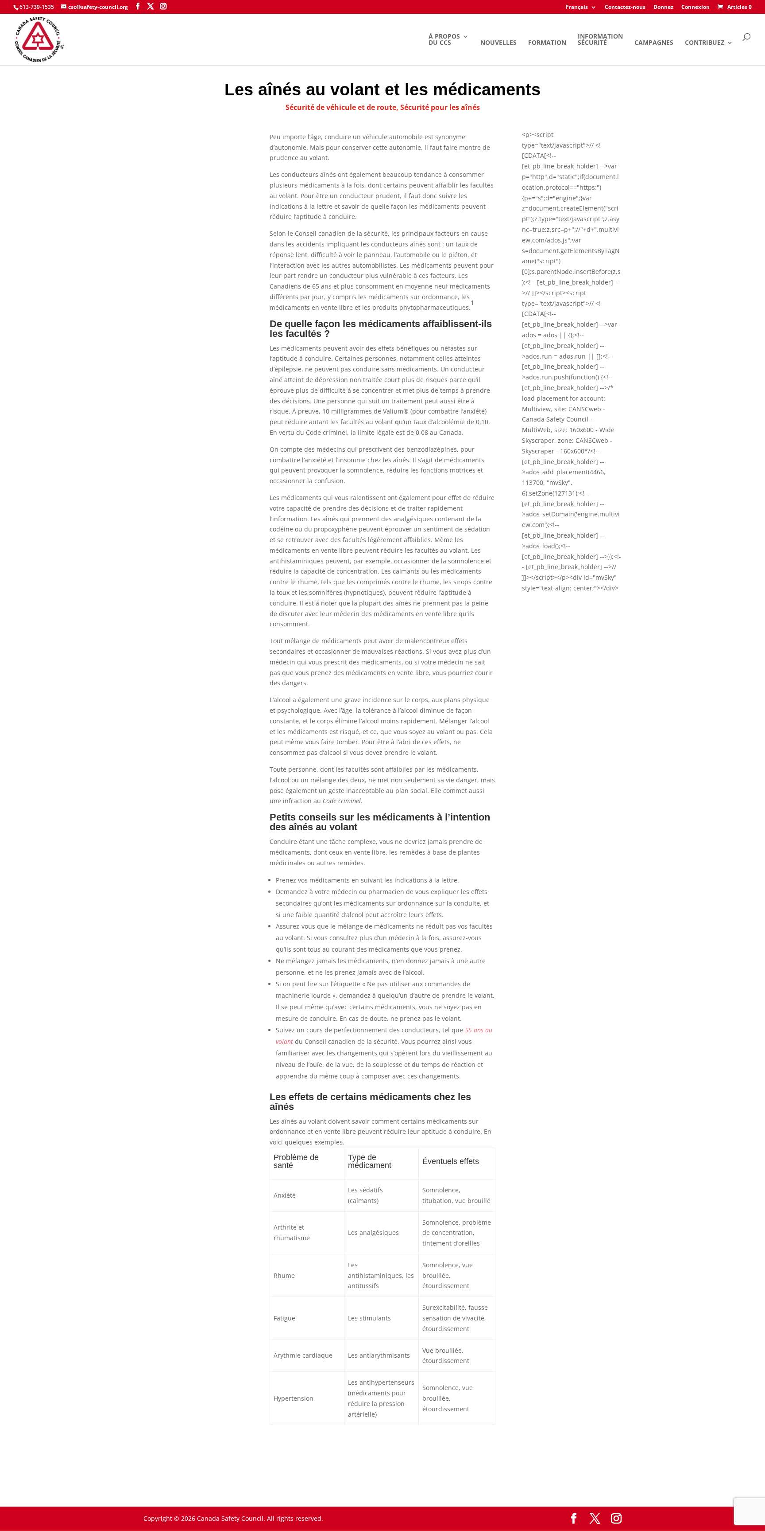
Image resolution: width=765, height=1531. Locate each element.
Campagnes (653, 43)
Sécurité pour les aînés (440, 107)
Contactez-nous (625, 7)
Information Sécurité (600, 40)
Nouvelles (498, 43)
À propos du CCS (444, 40)
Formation (547, 43)
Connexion (695, 7)
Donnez (663, 7)
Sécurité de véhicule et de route (341, 107)
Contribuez (704, 43)
